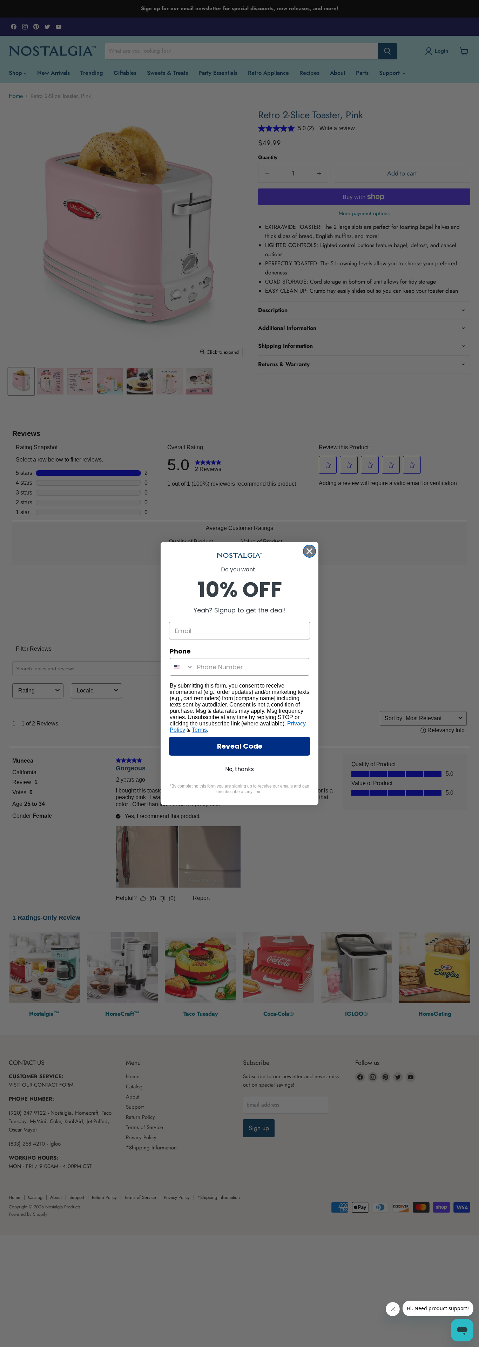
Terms (199, 730)
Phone (180, 651)
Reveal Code (239, 746)
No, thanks (239, 769)
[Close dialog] (309, 551)
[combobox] (182, 666)
